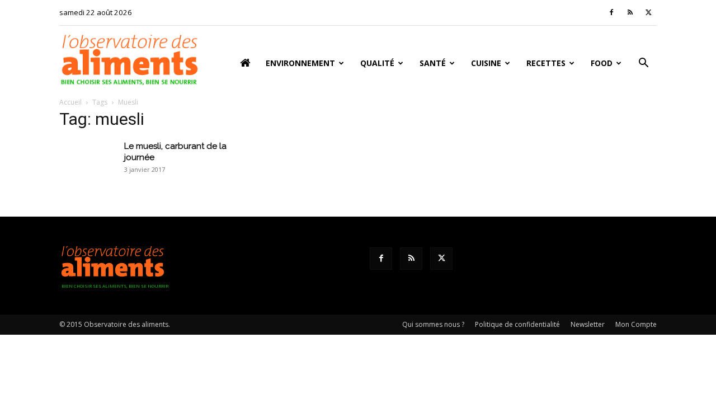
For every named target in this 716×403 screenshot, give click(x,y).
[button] (643, 64)
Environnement (300, 63)
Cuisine (486, 63)
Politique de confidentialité (517, 324)
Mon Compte (636, 324)
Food (602, 63)
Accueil (70, 102)
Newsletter (588, 324)
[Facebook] (611, 12)
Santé (433, 63)
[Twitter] (648, 12)
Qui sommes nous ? (433, 324)
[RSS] (629, 12)
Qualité (377, 63)
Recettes (546, 63)
